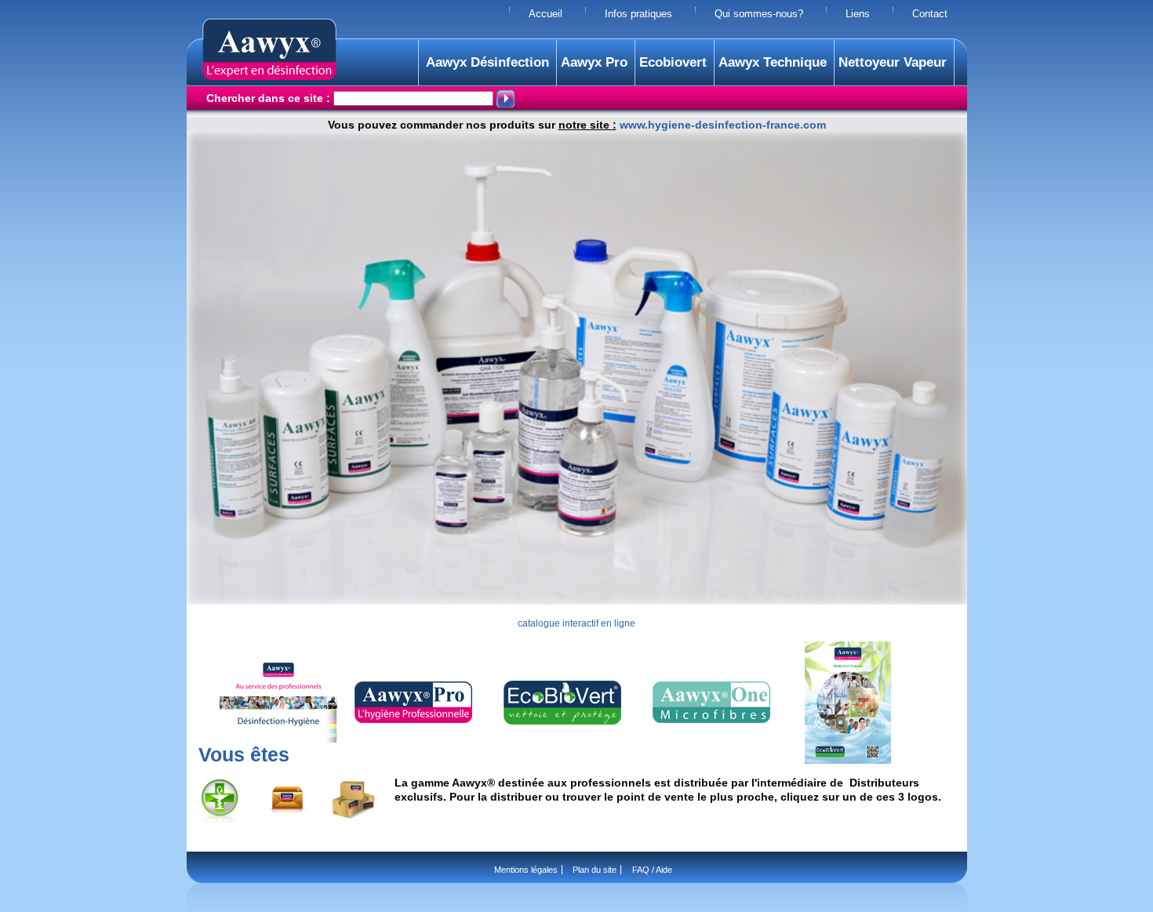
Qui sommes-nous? (759, 14)
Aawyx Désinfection (487, 62)
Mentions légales (526, 869)
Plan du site (595, 869)
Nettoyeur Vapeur (892, 62)
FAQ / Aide (652, 869)
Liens (858, 14)
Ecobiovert (673, 62)
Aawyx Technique (772, 62)
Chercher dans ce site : (269, 98)
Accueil (545, 14)
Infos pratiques (638, 14)
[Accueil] (269, 76)
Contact (929, 14)
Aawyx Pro (594, 62)
